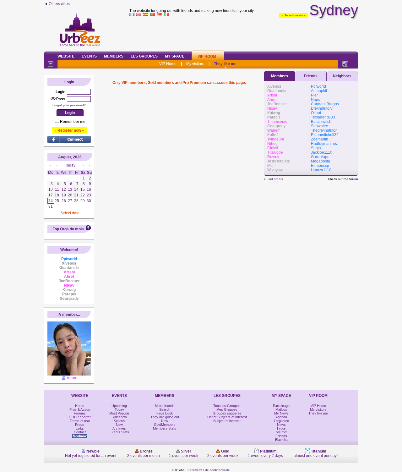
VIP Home (168, 64)
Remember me (72, 121)
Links (80, 428)
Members (113, 56)
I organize (281, 421)
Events (89, 56)
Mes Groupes (226, 409)
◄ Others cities (57, 4)
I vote (281, 428)
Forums (80, 413)
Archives (119, 428)
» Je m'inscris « (293, 15)
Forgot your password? (69, 105)
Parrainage (281, 406)
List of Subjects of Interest (227, 417)
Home (79, 406)
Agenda (281, 417)
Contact (80, 432)
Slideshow (119, 417)
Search (119, 421)
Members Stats (164, 428)
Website (65, 56)
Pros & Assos (79, 409)
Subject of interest (227, 421)
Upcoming (119, 406)
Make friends (165, 406)
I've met (281, 432)
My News (281, 413)
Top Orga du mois (68, 229)
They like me (225, 64)
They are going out (164, 417)
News (281, 424)
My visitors (195, 64)
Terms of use (80, 421)
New (119, 424)
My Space (174, 56)
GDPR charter (80, 417)
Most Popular (119, 413)
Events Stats (119, 432)
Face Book (164, 413)
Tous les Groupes (227, 406)
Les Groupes (144, 56)
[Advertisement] (243, 33)
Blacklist (281, 440)
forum (353, 179)
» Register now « (69, 130)
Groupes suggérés (227, 413)
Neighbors (342, 76)
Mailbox (281, 409)
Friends (311, 76)
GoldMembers (165, 424)
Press (79, 424)
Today (119, 409)
